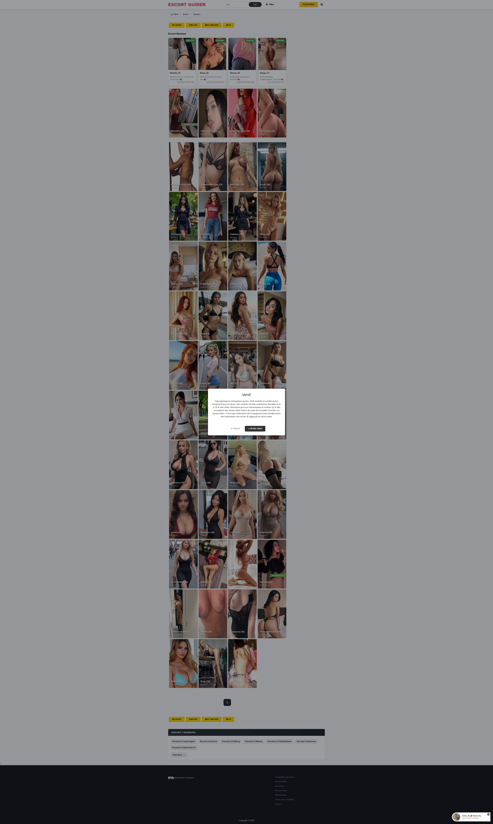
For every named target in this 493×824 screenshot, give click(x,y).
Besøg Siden (256, 429)
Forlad (236, 429)
